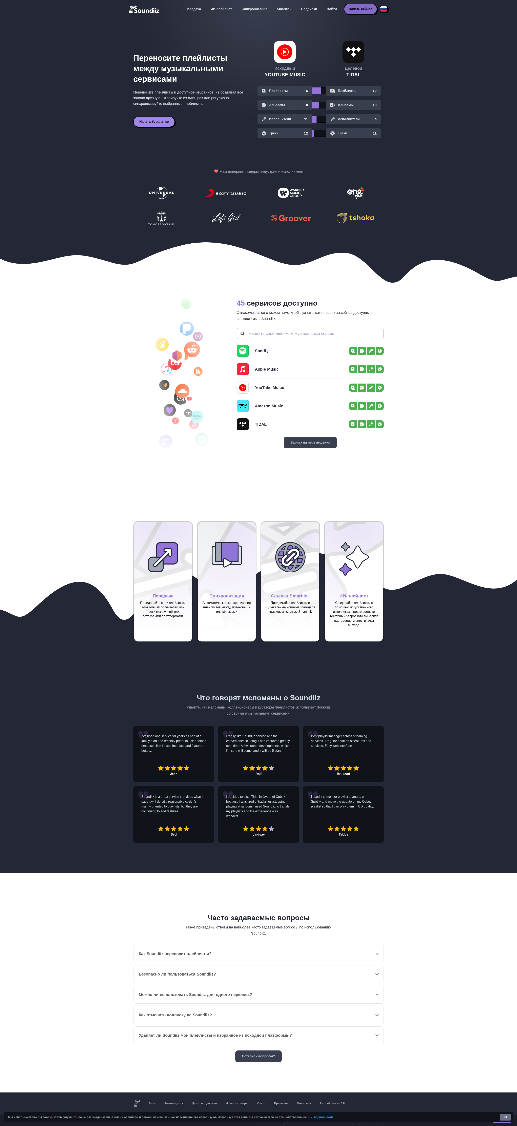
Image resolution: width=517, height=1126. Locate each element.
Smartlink (284, 9)
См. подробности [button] (320, 1117)
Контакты (304, 1103)
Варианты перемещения (310, 442)
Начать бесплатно (154, 121)
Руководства (173, 1103)
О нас (261, 1103)
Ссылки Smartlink (290, 595)
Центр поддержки (204, 1103)
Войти (332, 9)
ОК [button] (505, 1117)
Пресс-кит (281, 1103)
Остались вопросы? (258, 1056)
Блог (152, 1103)
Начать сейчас (360, 9)
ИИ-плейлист (221, 9)
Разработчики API (332, 1103)
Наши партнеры (237, 1103)
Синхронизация (254, 9)
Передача (193, 9)
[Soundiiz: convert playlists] (137, 1104)
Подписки (309, 9)
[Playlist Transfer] (144, 9)
